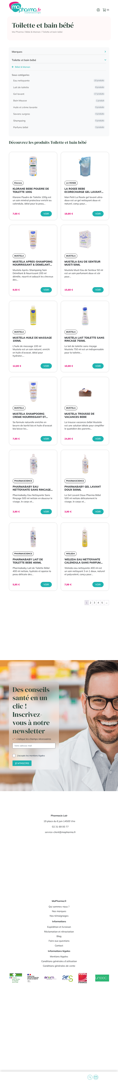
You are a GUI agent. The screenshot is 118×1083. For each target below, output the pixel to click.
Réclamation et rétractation (59, 931)
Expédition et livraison (59, 927)
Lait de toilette (58, 87)
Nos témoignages (59, 915)
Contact (59, 945)
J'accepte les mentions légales (31, 755)
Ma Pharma (18, 31)
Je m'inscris (22, 763)
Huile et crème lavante (58, 107)
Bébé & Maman (33, 31)
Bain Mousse (58, 100)
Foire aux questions (59, 941)
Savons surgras (58, 113)
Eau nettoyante (58, 80)
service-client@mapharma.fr (60, 832)
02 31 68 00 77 (60, 826)
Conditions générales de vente (59, 966)
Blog (59, 936)
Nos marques (59, 911)
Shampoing (58, 120)
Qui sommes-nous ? (59, 906)
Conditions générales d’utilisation (59, 961)
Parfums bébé (58, 127)
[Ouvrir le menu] (4, 1077)
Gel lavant (58, 93)
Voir (46, 213)
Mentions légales (59, 956)
